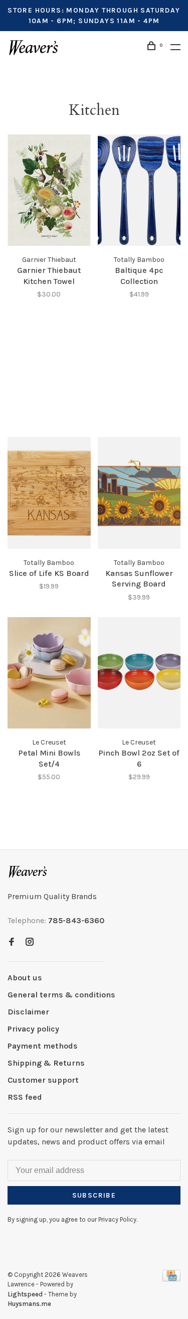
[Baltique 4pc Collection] (139, 191)
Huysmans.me (29, 1303)
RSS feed (25, 1097)
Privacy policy (33, 1029)
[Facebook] (12, 942)
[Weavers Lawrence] (28, 871)
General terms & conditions (61, 994)
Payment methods (43, 1046)
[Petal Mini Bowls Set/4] (49, 674)
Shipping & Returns (46, 1063)
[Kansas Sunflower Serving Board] (139, 494)
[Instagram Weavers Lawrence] (30, 942)
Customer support (43, 1080)
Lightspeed (25, 1294)
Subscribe (94, 1195)
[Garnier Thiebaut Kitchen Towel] (49, 191)
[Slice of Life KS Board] (49, 494)
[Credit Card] (171, 1278)
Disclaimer (28, 1011)
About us (25, 977)
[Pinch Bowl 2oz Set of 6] (139, 674)
